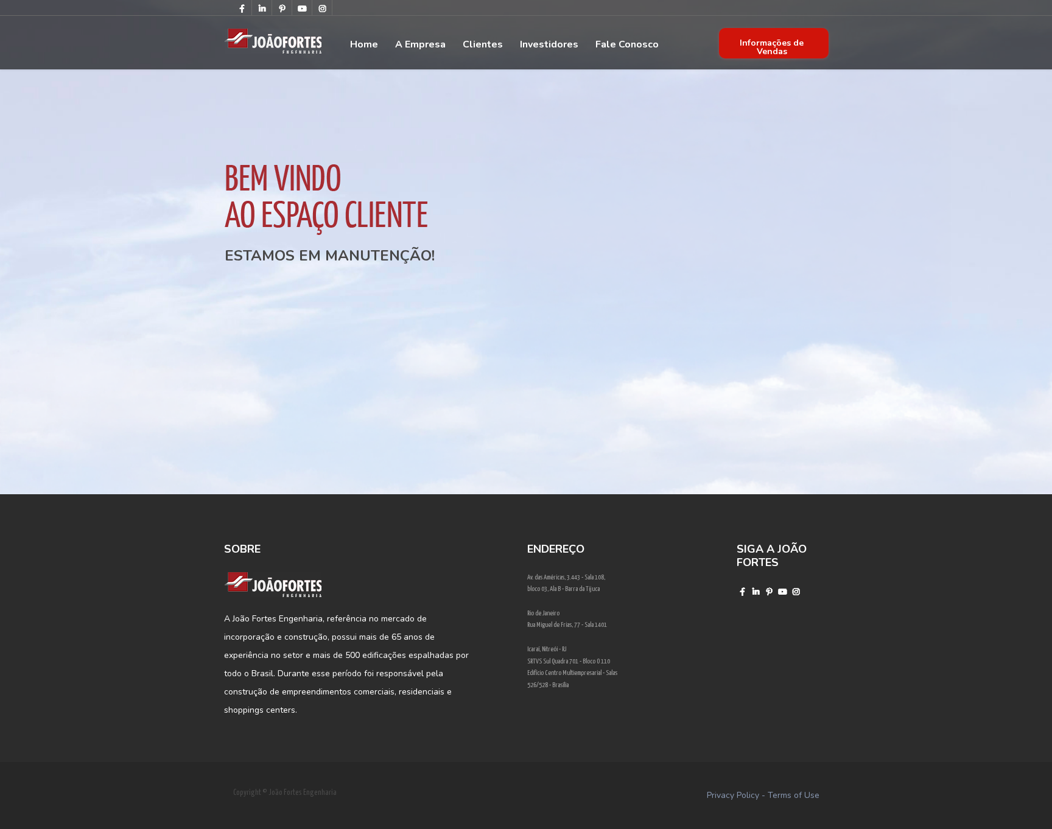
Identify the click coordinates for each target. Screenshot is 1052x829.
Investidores (549, 44)
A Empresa (420, 44)
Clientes (483, 44)
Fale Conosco (627, 44)
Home (364, 44)
